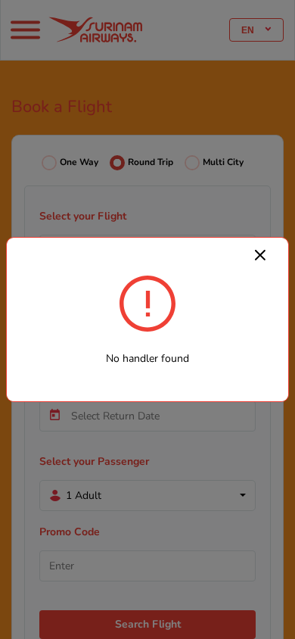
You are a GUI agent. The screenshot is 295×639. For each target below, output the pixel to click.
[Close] (260, 254)
